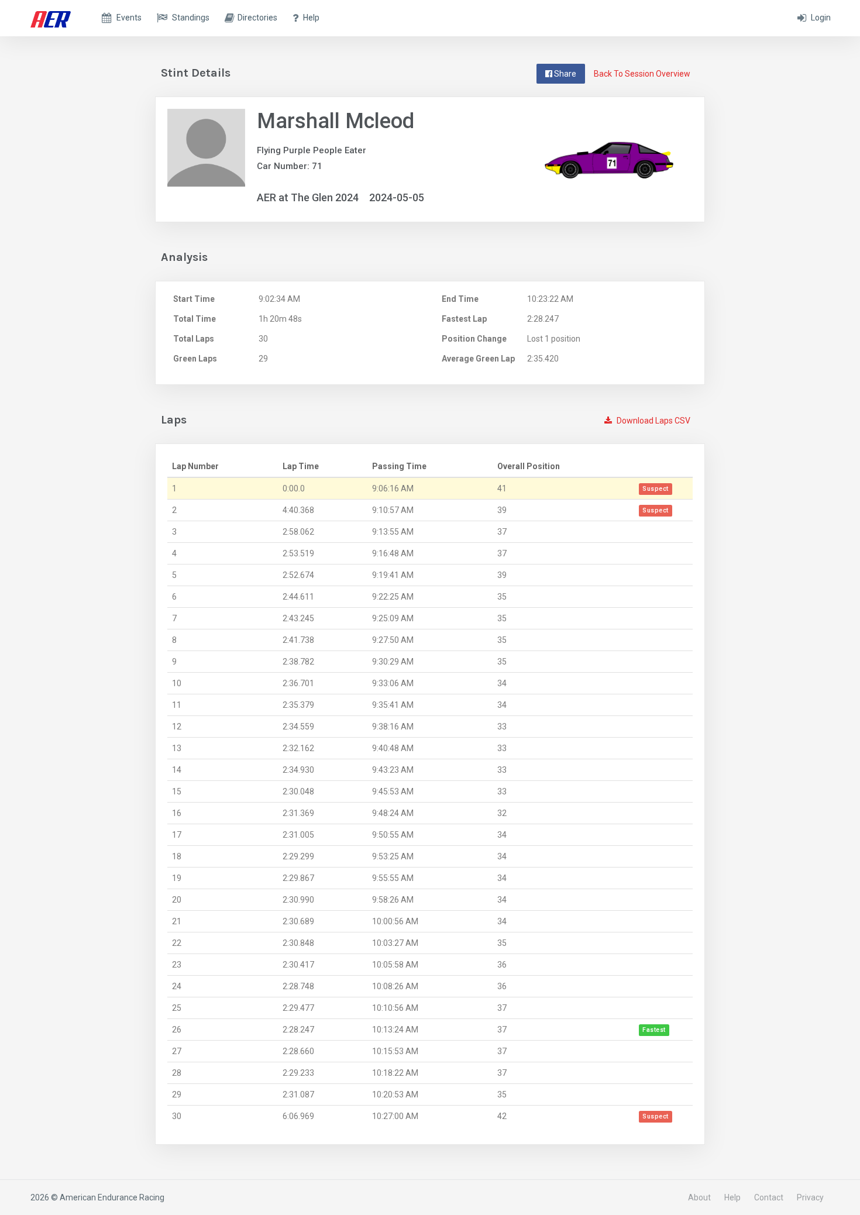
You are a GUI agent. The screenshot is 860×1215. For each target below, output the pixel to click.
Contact (768, 1197)
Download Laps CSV (652, 420)
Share (564, 73)
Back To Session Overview (642, 73)
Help (732, 1197)
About (699, 1197)
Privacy (810, 1197)
